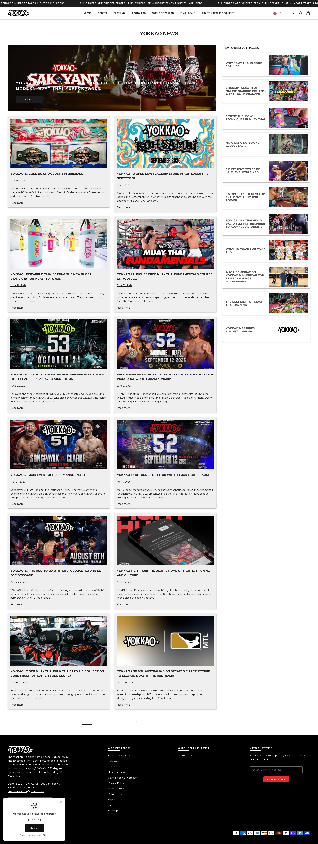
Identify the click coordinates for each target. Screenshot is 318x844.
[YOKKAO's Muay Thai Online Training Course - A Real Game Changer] (288, 91)
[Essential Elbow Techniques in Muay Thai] (288, 118)
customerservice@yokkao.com (26, 791)
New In (87, 13)
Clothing (119, 13)
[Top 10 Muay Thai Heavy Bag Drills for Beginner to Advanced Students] (288, 224)
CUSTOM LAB (138, 13)
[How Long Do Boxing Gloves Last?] (288, 144)
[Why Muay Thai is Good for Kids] (288, 65)
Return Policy (116, 794)
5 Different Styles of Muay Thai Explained (243, 171)
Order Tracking (116, 772)
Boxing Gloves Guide (120, 755)
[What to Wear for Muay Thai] (288, 250)
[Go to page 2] (137, 721)
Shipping (113, 799)
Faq (110, 805)
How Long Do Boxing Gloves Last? (243, 144)
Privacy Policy (116, 783)
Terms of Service (117, 788)
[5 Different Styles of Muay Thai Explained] (288, 171)
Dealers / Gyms (187, 755)
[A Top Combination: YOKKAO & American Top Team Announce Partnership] (288, 277)
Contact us (114, 766)
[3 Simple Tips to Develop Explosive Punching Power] (288, 197)
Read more (29, 99)
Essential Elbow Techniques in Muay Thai (245, 118)
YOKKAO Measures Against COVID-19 (240, 330)
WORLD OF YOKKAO (163, 13)
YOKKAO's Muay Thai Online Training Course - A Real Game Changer (246, 91)
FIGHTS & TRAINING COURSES (218, 13)
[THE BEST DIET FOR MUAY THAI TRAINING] (288, 303)
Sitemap (113, 810)
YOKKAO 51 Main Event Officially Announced (47, 475)
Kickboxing (114, 761)
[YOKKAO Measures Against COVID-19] (288, 330)
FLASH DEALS (187, 13)
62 (127, 721)
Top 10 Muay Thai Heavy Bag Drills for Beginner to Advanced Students (245, 224)
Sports (102, 13)
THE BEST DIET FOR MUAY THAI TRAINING (244, 303)
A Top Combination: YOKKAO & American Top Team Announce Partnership (245, 277)
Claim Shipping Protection (123, 777)
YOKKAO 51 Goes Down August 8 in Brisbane (46, 173)
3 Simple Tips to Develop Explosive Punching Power (245, 197)
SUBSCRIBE (276, 779)
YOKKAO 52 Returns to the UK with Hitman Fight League (163, 475)
